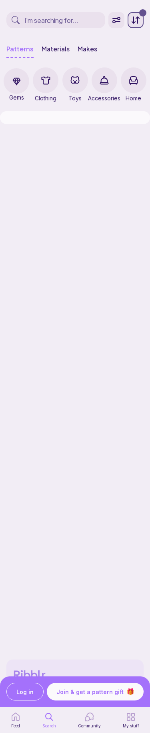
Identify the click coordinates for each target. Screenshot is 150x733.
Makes (87, 49)
